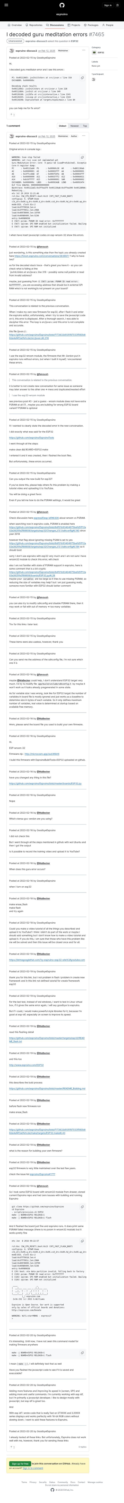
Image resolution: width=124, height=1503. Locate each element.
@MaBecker (23, 680)
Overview (17, 25)
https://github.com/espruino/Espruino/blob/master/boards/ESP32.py (45, 783)
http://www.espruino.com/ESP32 (26, 1065)
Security (43, 1482)
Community (63, 1482)
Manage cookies (95, 1482)
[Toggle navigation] (6, 5)
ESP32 (74, 41)
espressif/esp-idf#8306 (46, 517)
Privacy (33, 1482)
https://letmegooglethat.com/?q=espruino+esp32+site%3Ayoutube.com (47, 959)
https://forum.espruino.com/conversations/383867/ (42, 256)
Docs (73, 1482)
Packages (93, 25)
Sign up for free (20, 1463)
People (109, 25)
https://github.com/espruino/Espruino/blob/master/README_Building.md (47, 1088)
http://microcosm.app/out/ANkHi (42, 753)
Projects (76, 25)
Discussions (57, 25)
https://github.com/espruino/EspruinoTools (31, 437)
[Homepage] (62, 5)
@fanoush (42, 246)
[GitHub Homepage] (52, 1490)
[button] (83, 50)
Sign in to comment (33, 1468)
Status (52, 1482)
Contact (81, 1482)
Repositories (35, 25)
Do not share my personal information (62, 1485)
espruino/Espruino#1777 (42, 1174)
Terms (24, 1482)
